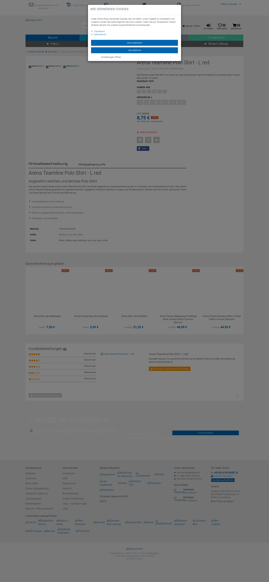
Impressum (99, 31)
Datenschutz (100, 34)
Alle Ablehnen (134, 50)
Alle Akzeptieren (134, 43)
